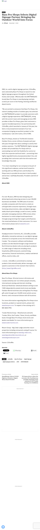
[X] (14, 27)
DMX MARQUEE (24, 361)
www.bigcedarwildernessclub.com (13, 335)
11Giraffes (10, 359)
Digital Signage (27, 359)
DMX (18, 361)
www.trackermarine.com (10, 323)
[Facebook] (10, 27)
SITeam (6, 23)
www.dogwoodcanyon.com (10, 337)
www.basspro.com (8, 305)
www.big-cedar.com (24, 332)
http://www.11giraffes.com (11, 268)
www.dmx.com (24, 224)
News (3, 12)
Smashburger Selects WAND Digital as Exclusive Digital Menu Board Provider (10, 378)
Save (20, 28)
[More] (28, 27)
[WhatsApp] (24, 27)
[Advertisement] (20, 409)
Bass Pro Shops (18, 359)
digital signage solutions (9, 361)
